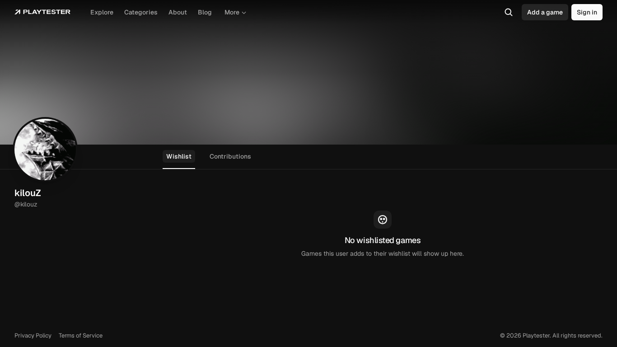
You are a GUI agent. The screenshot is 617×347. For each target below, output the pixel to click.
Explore (101, 12)
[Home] (42, 12)
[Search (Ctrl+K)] (509, 12)
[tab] (179, 157)
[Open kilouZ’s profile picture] (45, 149)
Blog (205, 12)
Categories (141, 12)
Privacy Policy (32, 335)
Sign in (587, 12)
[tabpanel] (383, 234)
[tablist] (308, 157)
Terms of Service (81, 335)
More (231, 12)
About (177, 12)
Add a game (545, 12)
